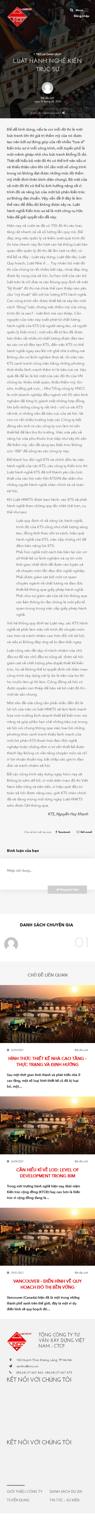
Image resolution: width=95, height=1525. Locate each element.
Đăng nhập (81, 16)
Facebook (64, 832)
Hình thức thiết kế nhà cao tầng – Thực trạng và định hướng (47, 1061)
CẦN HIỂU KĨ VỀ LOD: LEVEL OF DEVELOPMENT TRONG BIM (47, 1173)
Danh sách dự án (66, 1491)
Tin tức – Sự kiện (64, 1500)
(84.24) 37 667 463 (29, 1373)
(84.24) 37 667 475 (58, 1373)
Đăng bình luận (69, 889)
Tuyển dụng (18, 1500)
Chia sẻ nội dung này (46, 113)
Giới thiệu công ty (24, 1491)
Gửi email (86, 832)
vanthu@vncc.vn (27, 1366)
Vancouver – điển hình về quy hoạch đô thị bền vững (47, 1284)
